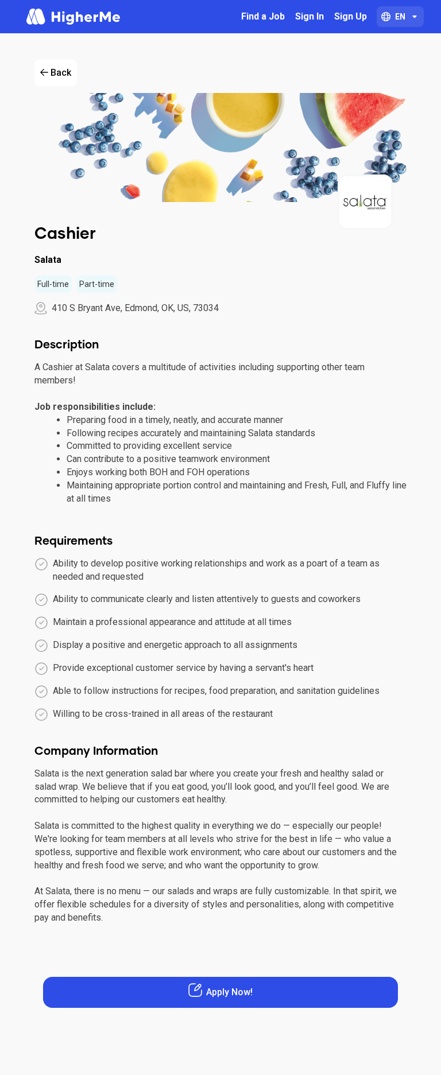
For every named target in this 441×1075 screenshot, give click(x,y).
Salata (47, 259)
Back (61, 72)
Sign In (309, 16)
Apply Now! (229, 992)
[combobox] (400, 16)
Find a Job (263, 16)
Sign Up (350, 16)
